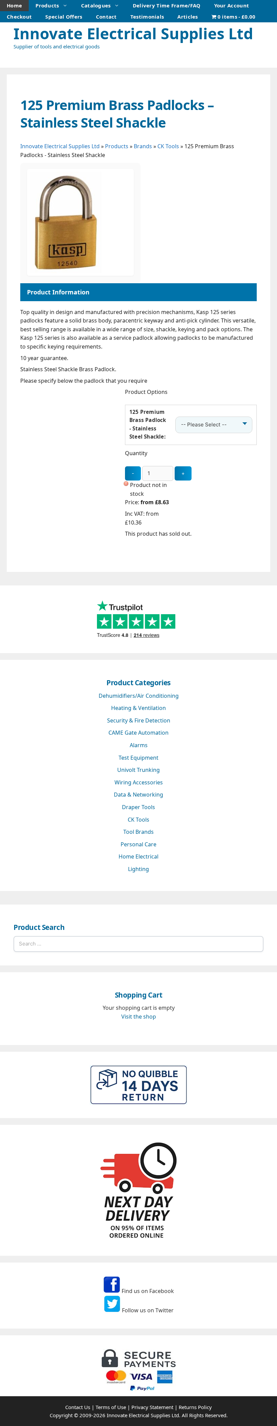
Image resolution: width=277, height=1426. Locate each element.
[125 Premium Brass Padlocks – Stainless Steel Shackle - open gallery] (80, 273)
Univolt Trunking (138, 770)
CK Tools (168, 146)
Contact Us (77, 1407)
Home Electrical (138, 856)
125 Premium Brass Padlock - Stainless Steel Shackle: (147, 424)
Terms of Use (111, 1407)
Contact (106, 16)
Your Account (231, 5)
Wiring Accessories (139, 782)
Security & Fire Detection (138, 720)
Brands (143, 146)
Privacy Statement (152, 1407)
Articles (187, 16)
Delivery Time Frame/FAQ (167, 5)
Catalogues (96, 5)
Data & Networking (138, 794)
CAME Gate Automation (138, 732)
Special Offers (63, 16)
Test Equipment (138, 757)
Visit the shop (138, 1016)
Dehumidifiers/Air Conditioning (139, 695)
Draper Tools (138, 807)
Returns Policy (195, 1407)
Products (47, 5)
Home (14, 5)
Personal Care (138, 844)
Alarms (139, 745)
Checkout (19, 16)
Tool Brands (138, 831)
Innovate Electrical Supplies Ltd (133, 33)
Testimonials (147, 16)
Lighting (138, 869)
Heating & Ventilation (138, 708)
